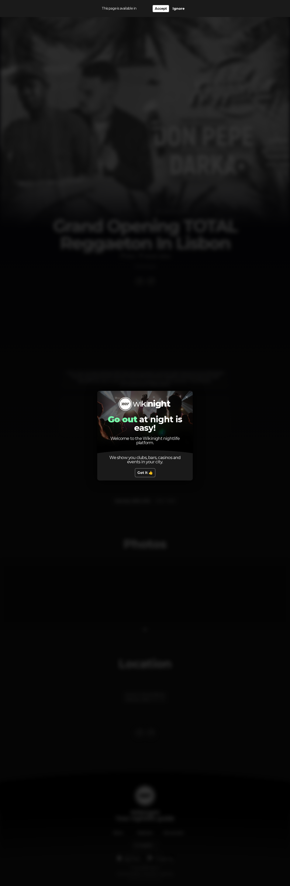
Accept (161, 9)
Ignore (179, 9)
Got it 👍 (145, 473)
